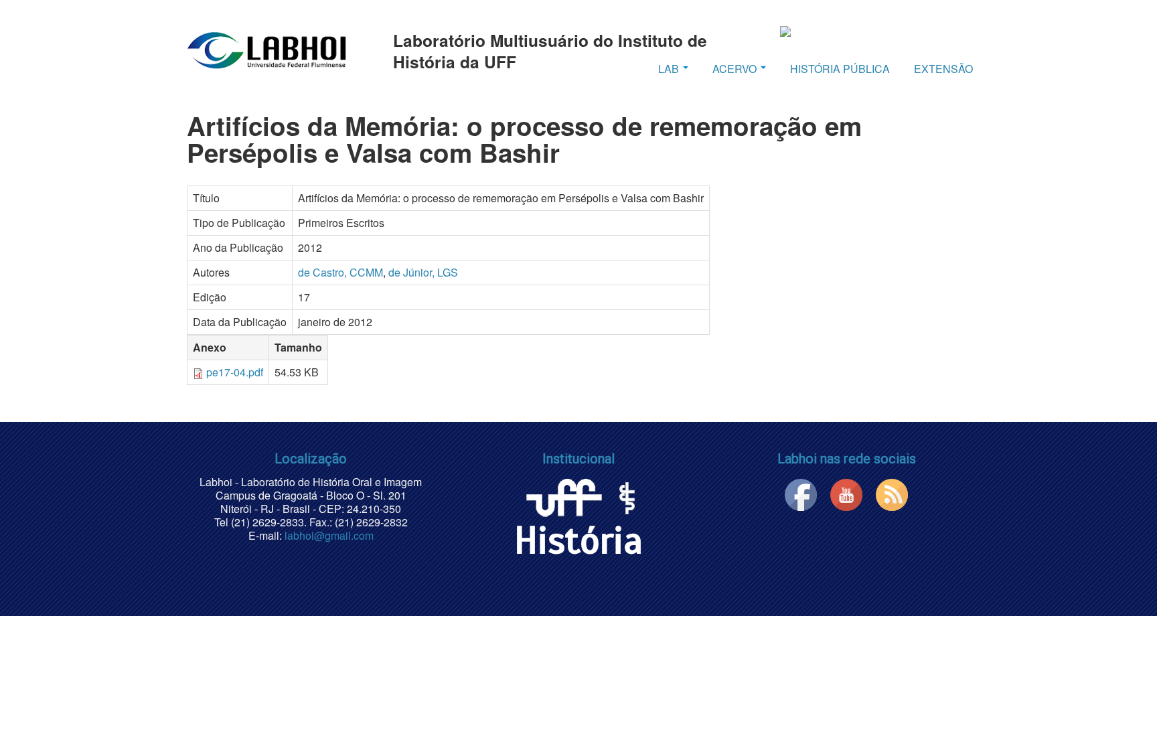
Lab (670, 68)
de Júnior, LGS (423, 272)
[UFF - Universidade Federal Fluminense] (563, 495)
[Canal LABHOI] (846, 493)
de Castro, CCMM (340, 272)
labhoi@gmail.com (329, 535)
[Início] (266, 50)
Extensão (943, 68)
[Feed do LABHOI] (892, 493)
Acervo (735, 68)
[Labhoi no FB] (801, 493)
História (578, 541)
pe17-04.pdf (234, 372)
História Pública (840, 68)
